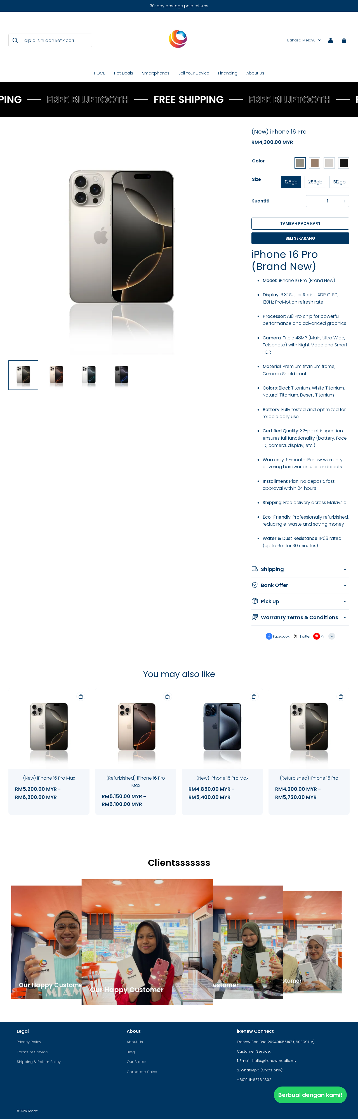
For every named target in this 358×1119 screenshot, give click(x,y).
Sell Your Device (193, 73)
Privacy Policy (29, 1042)
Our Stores (136, 1061)
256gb (315, 182)
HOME (99, 73)
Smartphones (155, 73)
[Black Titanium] (343, 163)
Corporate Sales (142, 1071)
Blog (131, 1052)
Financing (227, 73)
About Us (255, 73)
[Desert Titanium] (314, 163)
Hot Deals (123, 73)
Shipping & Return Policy (39, 1061)
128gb (291, 182)
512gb (339, 182)
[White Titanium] (329, 163)
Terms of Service (32, 1052)
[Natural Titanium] (300, 163)
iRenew (32, 1111)
